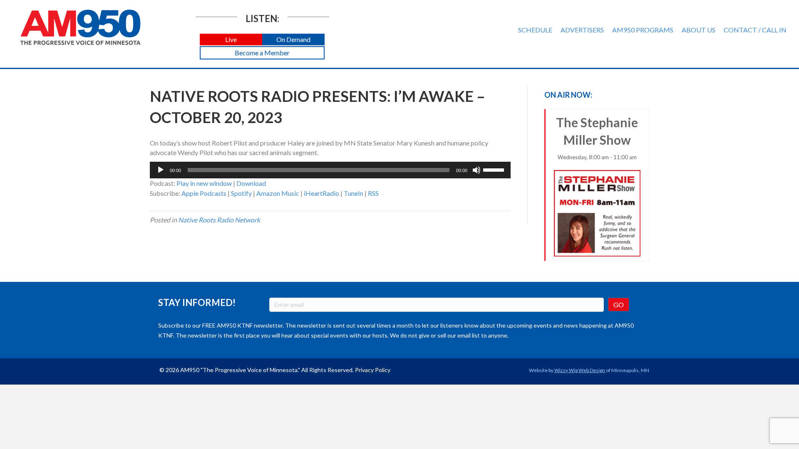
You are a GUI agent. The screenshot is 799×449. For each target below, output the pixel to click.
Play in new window (204, 183)
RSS (373, 193)
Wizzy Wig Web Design (579, 370)
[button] (231, 40)
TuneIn (353, 193)
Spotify (241, 193)
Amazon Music (277, 193)
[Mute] (476, 170)
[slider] (494, 169)
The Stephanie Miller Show (597, 137)
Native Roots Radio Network (219, 220)
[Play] (160, 170)
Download (251, 183)
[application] (330, 170)
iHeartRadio (321, 193)
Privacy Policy (372, 369)
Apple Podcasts (203, 193)
